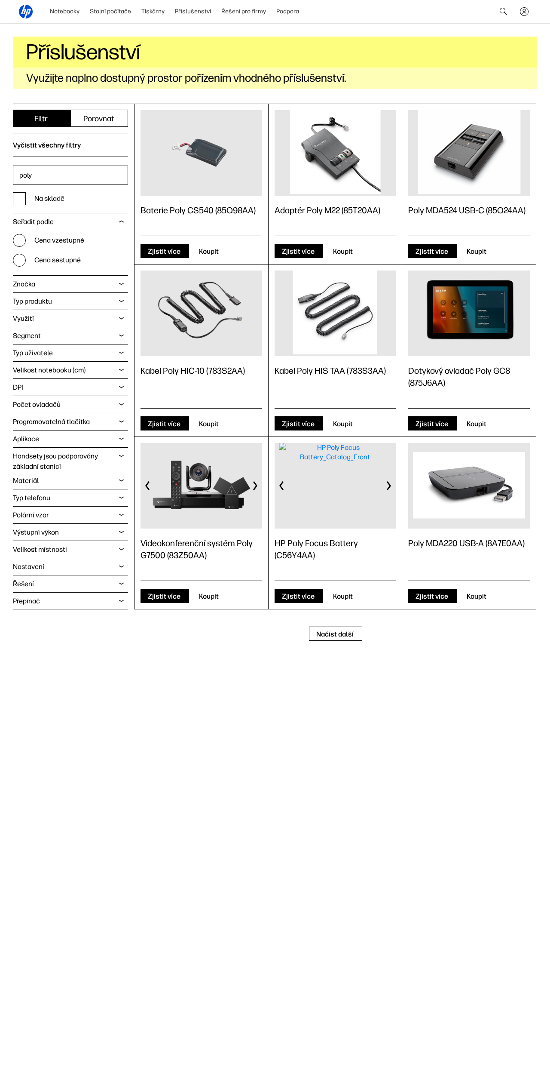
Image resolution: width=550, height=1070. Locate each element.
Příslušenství (193, 11)
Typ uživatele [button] (33, 353)
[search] (503, 11)
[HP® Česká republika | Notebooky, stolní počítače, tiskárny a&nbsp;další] (25, 11)
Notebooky (64, 11)
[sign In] (524, 11)
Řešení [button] (23, 584)
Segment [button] (27, 336)
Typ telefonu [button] (31, 498)
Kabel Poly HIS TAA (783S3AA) (330, 371)
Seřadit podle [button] (33, 222)
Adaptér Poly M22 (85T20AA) (327, 210)
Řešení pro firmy (243, 11)
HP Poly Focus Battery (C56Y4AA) (316, 549)
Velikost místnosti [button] (40, 549)
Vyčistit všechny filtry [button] (47, 145)
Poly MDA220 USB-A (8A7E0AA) (466, 543)
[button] (147, 486)
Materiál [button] (26, 481)
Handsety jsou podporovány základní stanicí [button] (55, 461)
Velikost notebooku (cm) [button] (49, 370)
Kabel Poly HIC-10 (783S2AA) (193, 371)
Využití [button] (23, 318)
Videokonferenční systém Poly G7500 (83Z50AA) (197, 549)
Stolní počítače (110, 11)
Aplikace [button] (26, 439)
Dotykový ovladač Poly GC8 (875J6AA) (459, 377)
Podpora (287, 11)
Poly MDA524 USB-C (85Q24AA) (467, 210)
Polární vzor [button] (31, 515)
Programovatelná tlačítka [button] (51, 422)
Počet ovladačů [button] (37, 404)
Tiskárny (153, 11)
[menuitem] (64, 11)
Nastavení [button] (28, 567)
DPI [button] (18, 387)
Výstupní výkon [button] (36, 532)
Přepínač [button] (26, 601)
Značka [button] (24, 284)
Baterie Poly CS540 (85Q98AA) (198, 210)
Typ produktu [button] (32, 301)
